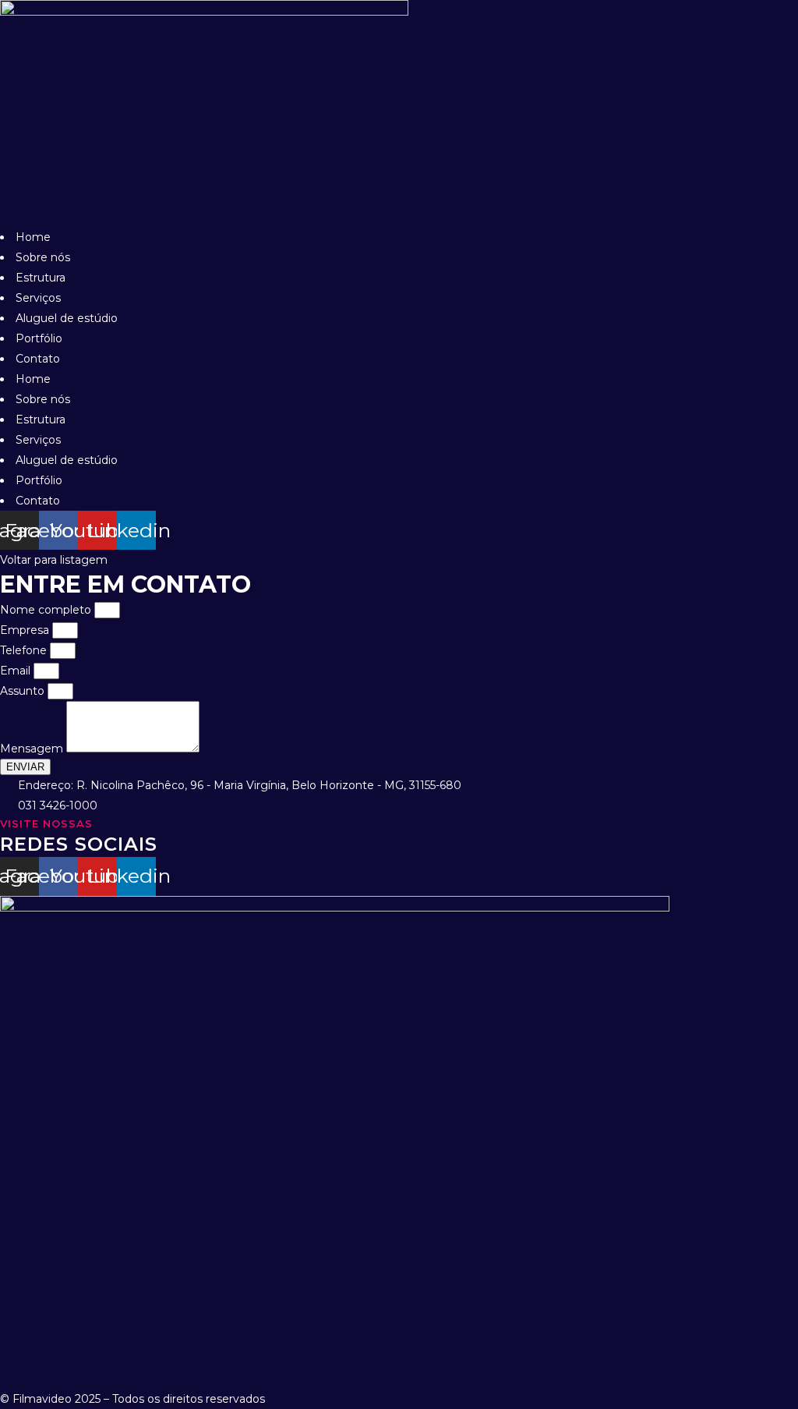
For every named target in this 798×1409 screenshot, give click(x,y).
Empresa (26, 630)
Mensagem (33, 749)
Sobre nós (43, 257)
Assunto (24, 691)
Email (17, 671)
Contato (38, 359)
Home (33, 237)
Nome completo (47, 610)
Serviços (38, 298)
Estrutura (40, 278)
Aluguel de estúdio (67, 318)
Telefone (25, 650)
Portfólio (39, 338)
